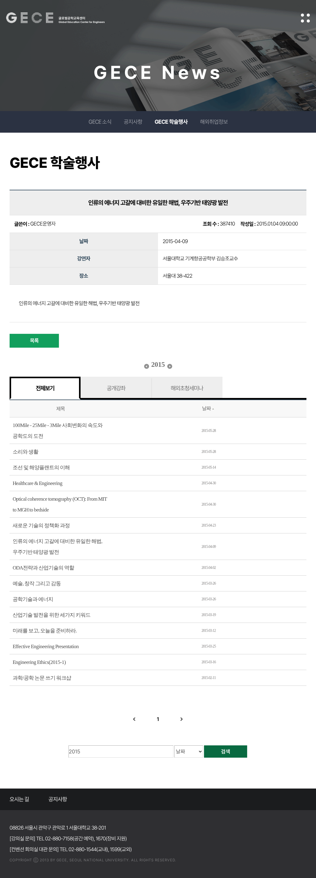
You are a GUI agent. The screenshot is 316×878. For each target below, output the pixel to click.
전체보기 (45, 388)
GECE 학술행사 (171, 121)
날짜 (206, 408)
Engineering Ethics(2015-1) (39, 662)
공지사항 (133, 121)
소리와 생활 (25, 452)
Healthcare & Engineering (37, 483)
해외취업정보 (214, 121)
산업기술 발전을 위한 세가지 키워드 (51, 615)
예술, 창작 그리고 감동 (37, 583)
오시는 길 (19, 799)
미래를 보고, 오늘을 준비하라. (45, 631)
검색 (225, 751)
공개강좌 (116, 388)
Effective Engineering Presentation (46, 646)
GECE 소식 (100, 121)
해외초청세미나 (187, 388)
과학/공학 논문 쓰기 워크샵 (42, 678)
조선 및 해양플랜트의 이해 (41, 467)
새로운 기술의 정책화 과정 (41, 525)
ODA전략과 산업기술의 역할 (43, 568)
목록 (34, 341)
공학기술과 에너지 (33, 599)
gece (63, 17)
